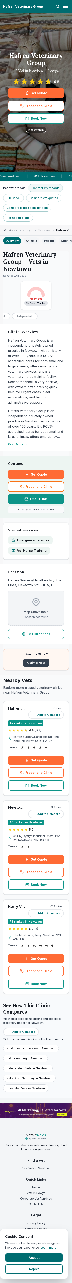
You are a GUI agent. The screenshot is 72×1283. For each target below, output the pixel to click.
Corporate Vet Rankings (36, 1198)
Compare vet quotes (44, 198)
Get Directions (38, 634)
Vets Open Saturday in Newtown (29, 1078)
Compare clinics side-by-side (27, 207)
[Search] (57, 6)
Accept (34, 1258)
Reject (34, 1269)
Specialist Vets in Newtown (26, 1088)
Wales (13, 230)
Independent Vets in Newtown (28, 1068)
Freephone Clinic (38, 106)
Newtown (44, 230)
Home (36, 1187)
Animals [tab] (31, 240)
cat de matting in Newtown (25, 1058)
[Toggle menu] (65, 6)
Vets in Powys (36, 1193)
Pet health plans (18, 217)
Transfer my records (45, 188)
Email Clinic (39, 499)
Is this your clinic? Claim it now (36, 509)
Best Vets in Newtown (36, 1168)
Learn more (48, 1247)
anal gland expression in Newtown (31, 1048)
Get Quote (39, 93)
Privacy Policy (36, 1223)
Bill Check (13, 198)
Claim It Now (36, 662)
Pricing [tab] (49, 240)
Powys (27, 230)
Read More (15, 444)
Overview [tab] (12, 240)
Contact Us (36, 1204)
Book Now (39, 118)
